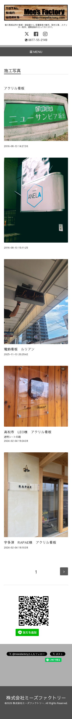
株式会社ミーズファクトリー (36, 698)
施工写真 (12, 70)
